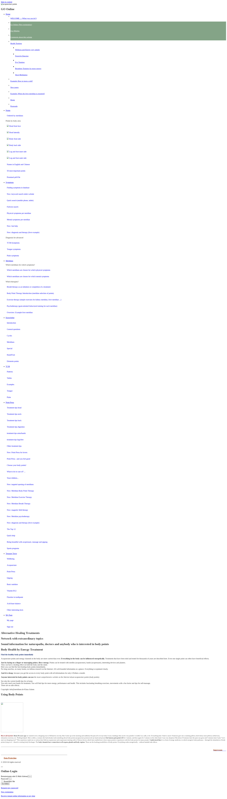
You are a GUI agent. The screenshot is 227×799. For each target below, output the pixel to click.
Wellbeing (10, 559)
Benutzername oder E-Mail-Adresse (14, 776)
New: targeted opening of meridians (20, 484)
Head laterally (14, 132)
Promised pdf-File (13, 177)
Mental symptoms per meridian (18, 220)
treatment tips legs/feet (15, 440)
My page (10, 620)
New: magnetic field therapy (17, 510)
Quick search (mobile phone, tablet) (20, 200)
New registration (7, 792)
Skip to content (6, 2)
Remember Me (9, 781)
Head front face (15, 126)
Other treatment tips (14, 446)
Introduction (11, 323)
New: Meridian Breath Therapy (18, 504)
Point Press (11, 572)
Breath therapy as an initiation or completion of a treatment (28, 287)
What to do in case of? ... (16, 472)
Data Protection (10, 758)
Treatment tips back (14, 420)
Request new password (9, 788)
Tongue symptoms (14, 249)
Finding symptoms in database (18, 188)
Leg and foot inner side (17, 152)
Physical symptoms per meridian (19, 213)
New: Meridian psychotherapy (18, 516)
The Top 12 (11, 529)
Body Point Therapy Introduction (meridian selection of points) (30, 293)
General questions (13, 329)
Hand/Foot (11, 355)
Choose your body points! (16, 465)
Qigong (10, 578)
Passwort (4, 779)
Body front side (15, 139)
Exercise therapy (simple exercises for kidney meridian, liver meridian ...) (34, 300)
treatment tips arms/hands (16, 433)
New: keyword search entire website (20, 194)
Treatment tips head (14, 408)
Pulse (9, 397)
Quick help (11, 536)
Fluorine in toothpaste (15, 597)
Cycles (9, 336)
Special (9, 348)
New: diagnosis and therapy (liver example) (23, 232)
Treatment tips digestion (16, 427)
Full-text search (12, 207)
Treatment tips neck (14, 414)
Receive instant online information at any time (18, 796)
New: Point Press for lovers (17, 452)
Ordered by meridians (15, 116)
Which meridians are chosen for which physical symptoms (28, 270)
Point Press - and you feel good (18, 459)
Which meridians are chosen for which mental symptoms (28, 276)
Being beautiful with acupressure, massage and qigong (27, 542)
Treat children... (13, 478)
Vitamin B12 (11, 591)
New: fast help (12, 226)
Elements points (13, 361)
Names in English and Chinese (18, 164)
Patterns (10, 372)
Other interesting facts (15, 610)
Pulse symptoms (13, 256)
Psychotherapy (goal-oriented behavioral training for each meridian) (32, 306)
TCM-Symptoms (13, 243)
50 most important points (16, 171)
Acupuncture (12, 565)
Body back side (15, 145)
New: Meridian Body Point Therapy (20, 491)
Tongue (10, 391)
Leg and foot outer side (17, 158)
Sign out (10, 627)
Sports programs (13, 548)
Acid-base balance (14, 604)
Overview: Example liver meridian (20, 312)
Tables (9, 378)
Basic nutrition (12, 584)
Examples (10, 384)
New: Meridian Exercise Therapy (19, 497)
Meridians (10, 342)
